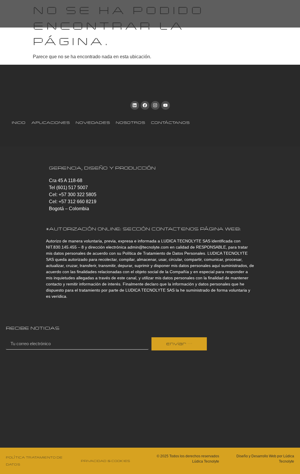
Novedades (93, 122)
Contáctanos (170, 122)
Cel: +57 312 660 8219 (72, 201)
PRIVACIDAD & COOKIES (105, 461)
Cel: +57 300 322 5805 (72, 194)
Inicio (18, 122)
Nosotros (130, 122)
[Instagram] (155, 105)
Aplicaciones (50, 122)
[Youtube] (165, 105)
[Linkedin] (134, 105)
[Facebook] (145, 105)
